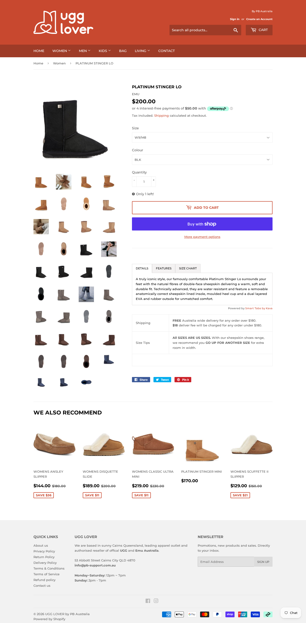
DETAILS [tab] (142, 268)
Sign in (235, 19)
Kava (269, 308)
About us (40, 545)
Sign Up (263, 562)
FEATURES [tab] (163, 268)
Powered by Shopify (49, 619)
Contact (166, 51)
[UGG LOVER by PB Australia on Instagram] (156, 601)
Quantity (139, 172)
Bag (123, 51)
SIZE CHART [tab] (188, 268)
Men (83, 51)
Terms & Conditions (49, 568)
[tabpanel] (202, 289)
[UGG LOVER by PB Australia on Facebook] (147, 601)
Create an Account (259, 19)
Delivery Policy (45, 563)
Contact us (41, 585)
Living (141, 51)
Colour (137, 150)
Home (38, 51)
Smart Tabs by (255, 308)
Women (60, 51)
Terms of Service (46, 574)
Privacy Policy (44, 551)
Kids (103, 51)
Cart (263, 30)
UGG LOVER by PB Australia (67, 614)
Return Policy (44, 557)
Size (135, 128)
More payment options (202, 237)
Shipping (161, 115)
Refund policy (44, 580)
